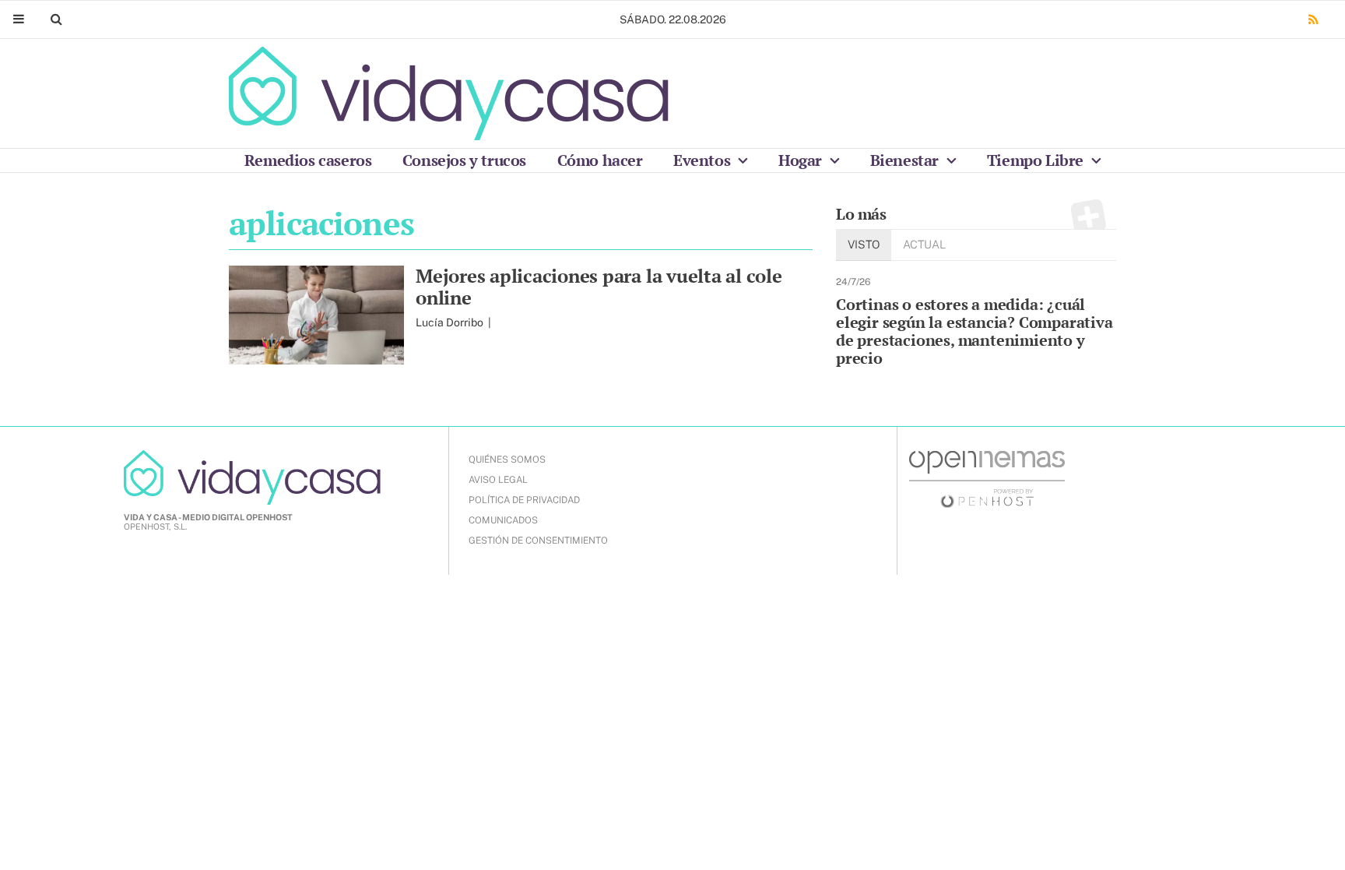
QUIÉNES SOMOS (507, 459)
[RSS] (1313, 20)
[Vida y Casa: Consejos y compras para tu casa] (449, 93)
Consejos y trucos (464, 160)
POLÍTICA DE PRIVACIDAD (524, 500)
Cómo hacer (600, 160)
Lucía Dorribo (451, 322)
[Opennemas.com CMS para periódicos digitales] (987, 478)
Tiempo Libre (1037, 160)
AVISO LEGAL (498, 479)
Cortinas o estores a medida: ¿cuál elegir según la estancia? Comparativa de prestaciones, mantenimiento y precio (974, 331)
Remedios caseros (308, 160)
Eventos (703, 160)
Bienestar (906, 160)
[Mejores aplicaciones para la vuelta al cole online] (316, 315)
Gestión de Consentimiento (538, 540)
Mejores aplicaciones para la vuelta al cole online (599, 286)
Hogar (802, 160)
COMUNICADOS (503, 520)
